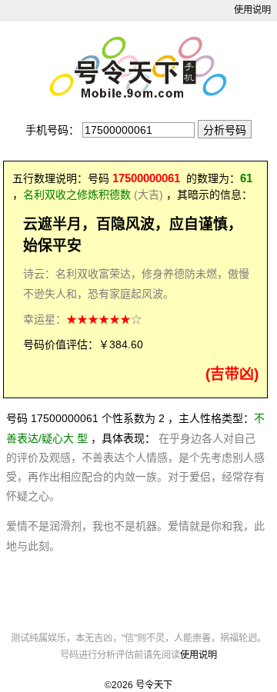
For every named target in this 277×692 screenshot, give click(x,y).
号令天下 (153, 685)
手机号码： (52, 130)
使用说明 (252, 10)
